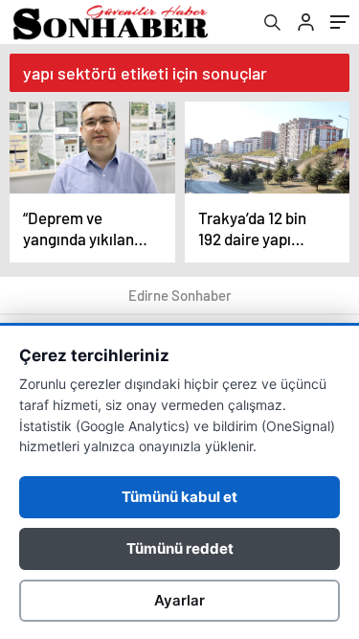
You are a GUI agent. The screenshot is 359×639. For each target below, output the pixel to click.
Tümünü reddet (180, 548)
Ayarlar (179, 600)
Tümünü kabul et (179, 497)
